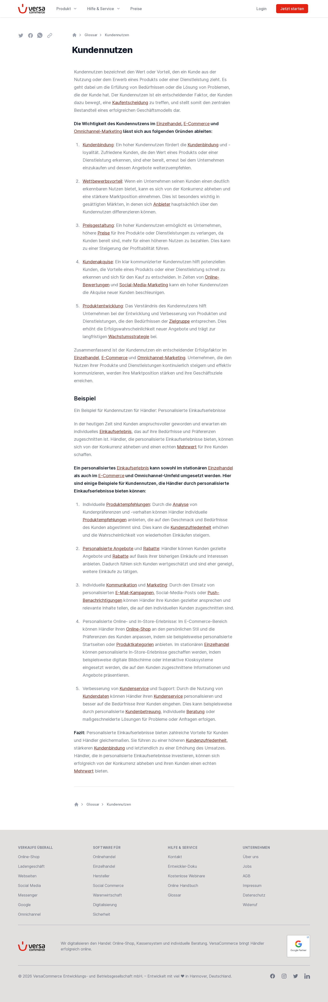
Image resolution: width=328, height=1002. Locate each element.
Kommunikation (121, 584)
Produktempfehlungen (128, 504)
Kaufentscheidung (130, 102)
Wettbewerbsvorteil (102, 181)
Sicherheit (101, 914)
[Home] (74, 35)
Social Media (29, 885)
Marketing (157, 584)
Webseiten (27, 875)
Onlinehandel (104, 856)
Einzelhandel (168, 123)
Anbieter (161, 204)
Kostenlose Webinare (186, 875)
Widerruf (250, 904)
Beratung (195, 711)
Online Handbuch (183, 885)
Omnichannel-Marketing (98, 131)
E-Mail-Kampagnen (134, 592)
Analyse (180, 504)
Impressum (252, 885)
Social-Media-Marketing (143, 284)
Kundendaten (96, 696)
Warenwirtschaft (107, 895)
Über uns (251, 856)
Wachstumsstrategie (128, 336)
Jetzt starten (292, 8)
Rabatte (151, 548)
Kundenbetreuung (143, 711)
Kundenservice (134, 688)
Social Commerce (108, 885)
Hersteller (101, 875)
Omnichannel (29, 914)
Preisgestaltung (98, 225)
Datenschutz (254, 895)
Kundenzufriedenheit (190, 527)
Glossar (91, 35)
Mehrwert (187, 446)
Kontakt (175, 856)
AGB (246, 875)
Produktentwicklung (103, 305)
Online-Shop (138, 629)
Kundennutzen (117, 35)
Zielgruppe (179, 321)
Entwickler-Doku (182, 866)
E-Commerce (196, 123)
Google (24, 904)
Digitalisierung (105, 904)
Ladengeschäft (31, 866)
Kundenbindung (98, 144)
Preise (136, 8)
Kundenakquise (98, 261)
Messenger (27, 895)
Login (261, 8)
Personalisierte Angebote (108, 548)
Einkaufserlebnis (115, 431)
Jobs (247, 866)
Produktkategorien (135, 644)
